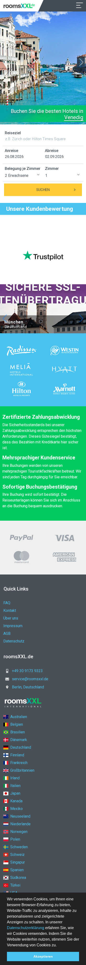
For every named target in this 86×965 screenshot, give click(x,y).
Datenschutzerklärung (25, 928)
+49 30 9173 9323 (27, 671)
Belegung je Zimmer (22, 168)
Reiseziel (13, 133)
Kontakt (9, 610)
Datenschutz (13, 641)
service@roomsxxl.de (30, 679)
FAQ (6, 603)
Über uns (10, 618)
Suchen (43, 190)
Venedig (73, 117)
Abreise (51, 150)
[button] (58, 945)
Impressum (12, 626)
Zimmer (52, 168)
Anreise (11, 150)
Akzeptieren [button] (43, 956)
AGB (7, 633)
